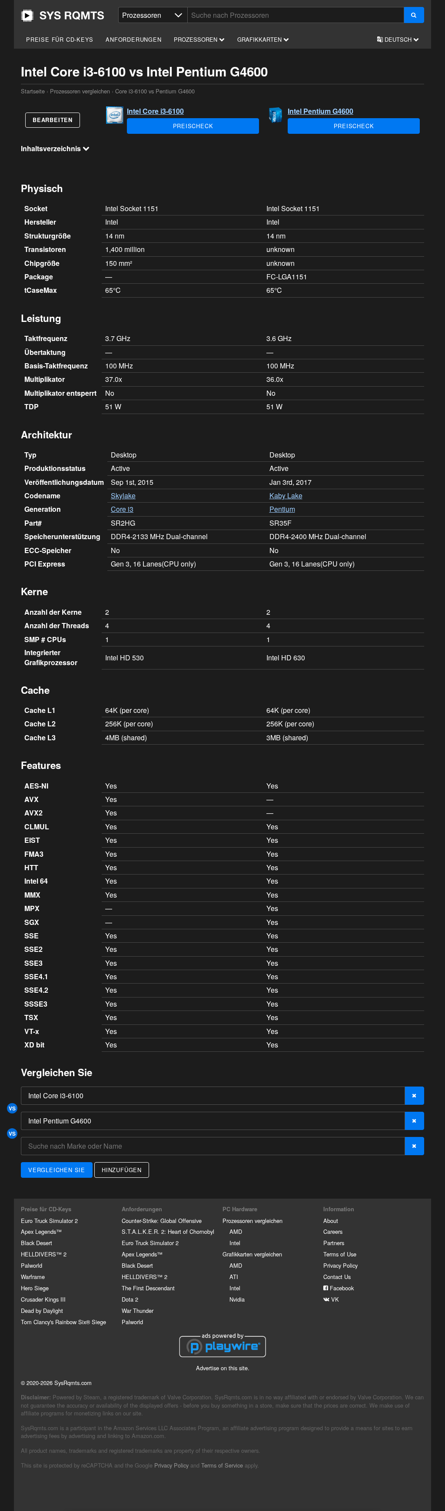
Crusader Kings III (43, 1299)
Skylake (123, 495)
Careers (332, 1231)
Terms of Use (339, 1254)
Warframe (33, 1276)
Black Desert (36, 1243)
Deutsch (398, 39)
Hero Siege (35, 1288)
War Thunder (137, 1310)
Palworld (31, 1265)
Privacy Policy (340, 1265)
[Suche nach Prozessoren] (414, 15)
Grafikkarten (260, 39)
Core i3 (122, 509)
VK (334, 1299)
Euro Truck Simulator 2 (49, 1220)
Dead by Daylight (42, 1310)
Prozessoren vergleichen (80, 91)
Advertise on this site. (222, 1368)
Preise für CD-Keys (59, 39)
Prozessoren (196, 39)
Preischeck (193, 126)
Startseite (62, 16)
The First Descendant (148, 1288)
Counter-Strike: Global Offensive (162, 1220)
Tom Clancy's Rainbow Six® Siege (63, 1322)
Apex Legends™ (41, 1231)
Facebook (341, 1288)
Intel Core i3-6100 (155, 111)
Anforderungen (133, 39)
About (330, 1220)
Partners (333, 1243)
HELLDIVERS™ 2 (43, 1254)
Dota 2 (130, 1299)
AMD (235, 1231)
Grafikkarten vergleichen (252, 1254)
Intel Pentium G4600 (320, 111)
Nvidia (237, 1299)
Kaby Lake (285, 495)
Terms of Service (222, 1465)
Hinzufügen (122, 1170)
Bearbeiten (53, 120)
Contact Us (337, 1276)
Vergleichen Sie (56, 1170)
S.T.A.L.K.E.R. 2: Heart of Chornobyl (168, 1231)
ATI (233, 1276)
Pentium (282, 509)
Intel (234, 1243)
